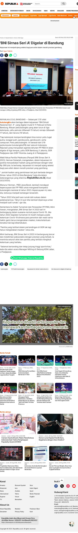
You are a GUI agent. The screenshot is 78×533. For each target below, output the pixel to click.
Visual (17, 496)
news (52, 11)
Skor (31, 485)
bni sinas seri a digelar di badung (61, 269)
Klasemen (5, 15)
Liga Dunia (52, 15)
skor (28, 11)
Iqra (16, 488)
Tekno (17, 494)
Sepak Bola (8, 38)
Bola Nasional (62, 15)
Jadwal (15, 15)
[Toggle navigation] (2, 3)
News (2, 491)
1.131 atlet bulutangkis (17, 269)
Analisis (17, 491)
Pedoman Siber (35, 509)
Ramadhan (18, 499)
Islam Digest (34, 488)
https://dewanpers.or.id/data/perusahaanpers (16, 522)
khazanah (37, 11)
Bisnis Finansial (35, 494)
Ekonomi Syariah (17, 11)
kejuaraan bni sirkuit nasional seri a (37, 269)
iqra (45, 11)
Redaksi (17, 509)
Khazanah (3, 488)
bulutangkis (5, 122)
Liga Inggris (25, 15)
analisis (60, 11)
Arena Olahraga (18, 38)
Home (2, 38)
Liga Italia (33, 15)
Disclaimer (3, 511)
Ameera (2, 485)
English (32, 496)
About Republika (5, 509)
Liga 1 (76, 15)
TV (1, 499)
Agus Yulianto (7, 51)
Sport (31, 491)
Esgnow (2, 496)
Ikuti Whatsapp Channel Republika (28, 258)
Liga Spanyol (42, 15)
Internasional (4, 494)
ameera (4, 11)
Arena (70, 15)
